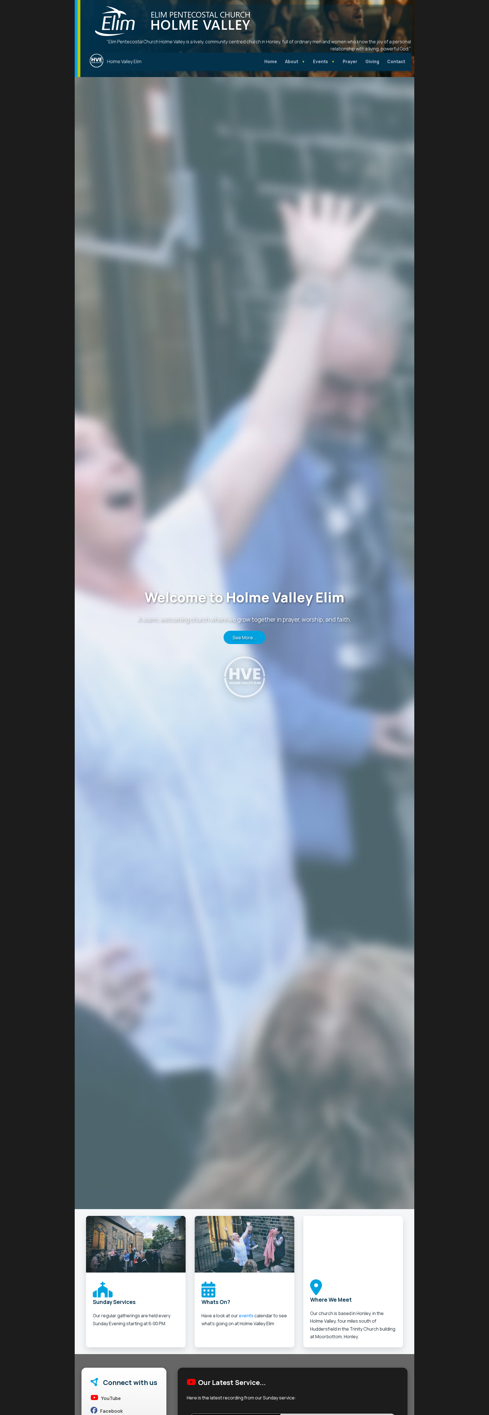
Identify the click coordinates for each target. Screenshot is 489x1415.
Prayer (350, 62)
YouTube (111, 1398)
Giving (372, 62)
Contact (396, 62)
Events (320, 62)
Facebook (111, 1411)
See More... (244, 637)
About (291, 62)
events (246, 1315)
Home (270, 62)
